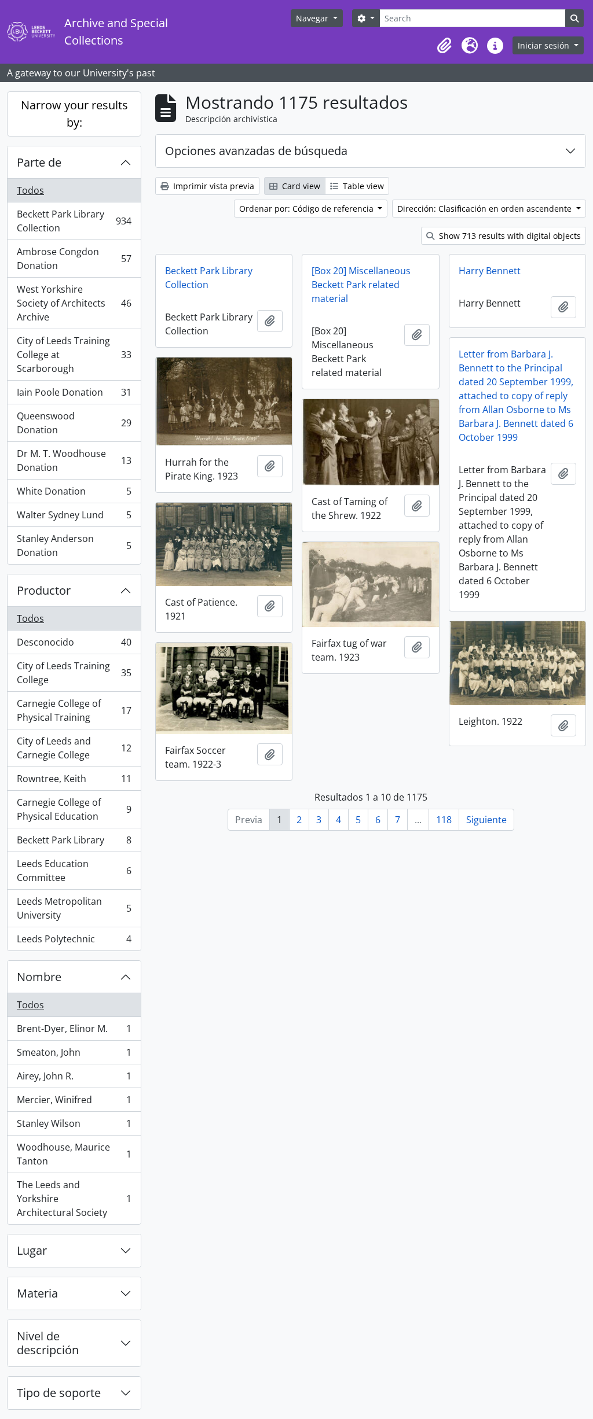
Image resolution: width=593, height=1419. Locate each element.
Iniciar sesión (545, 45)
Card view (300, 185)
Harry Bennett (490, 270)
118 (444, 819)
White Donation (73, 494)
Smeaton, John (73, 1055)
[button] (444, 45)
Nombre (39, 977)
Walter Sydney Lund (73, 517)
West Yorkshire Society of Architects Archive (73, 303)
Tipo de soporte (59, 1392)
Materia (37, 1293)
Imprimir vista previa (212, 185)
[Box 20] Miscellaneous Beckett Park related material (361, 284)
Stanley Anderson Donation (73, 545)
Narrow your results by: (74, 113)
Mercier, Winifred (73, 1102)
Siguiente (486, 819)
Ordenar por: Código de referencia (307, 208)
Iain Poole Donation (73, 395)
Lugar (32, 1250)
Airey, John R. (73, 1079)
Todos (30, 190)
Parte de (39, 162)
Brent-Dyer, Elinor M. (73, 1031)
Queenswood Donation (73, 423)
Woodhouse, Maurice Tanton (73, 1154)
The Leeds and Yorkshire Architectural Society (73, 1198)
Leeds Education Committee (73, 870)
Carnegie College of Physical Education (73, 809)
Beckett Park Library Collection (73, 221)
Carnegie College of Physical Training (73, 710)
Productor (44, 590)
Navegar (313, 18)
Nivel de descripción (48, 1343)
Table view (362, 185)
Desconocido (73, 645)
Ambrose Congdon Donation (73, 258)
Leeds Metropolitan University (73, 908)
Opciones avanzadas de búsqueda (256, 151)
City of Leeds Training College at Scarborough (73, 354)
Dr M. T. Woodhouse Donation (73, 460)
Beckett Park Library (73, 843)
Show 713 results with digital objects (509, 235)
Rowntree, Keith (73, 781)
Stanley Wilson (73, 1126)
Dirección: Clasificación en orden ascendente (485, 208)
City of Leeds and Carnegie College (73, 748)
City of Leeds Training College (73, 672)
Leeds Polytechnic (73, 941)
